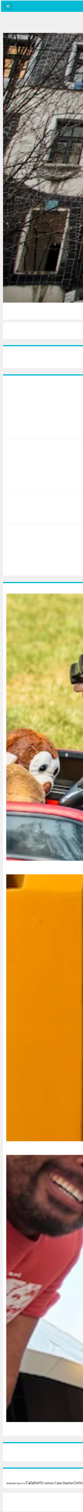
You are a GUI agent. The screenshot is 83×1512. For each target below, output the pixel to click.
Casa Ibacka (64, 1483)
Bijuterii (21, 1483)
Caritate (48, 1483)
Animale (11, 1483)
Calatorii (34, 1482)
